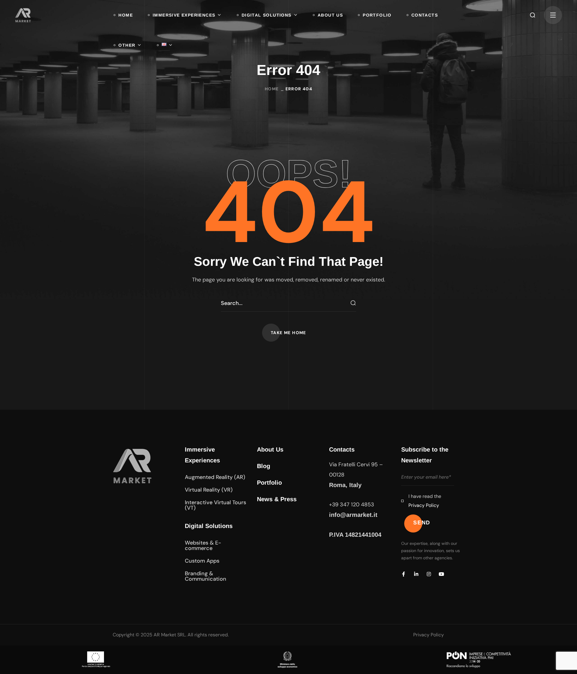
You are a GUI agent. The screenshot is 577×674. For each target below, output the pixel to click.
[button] (533, 15)
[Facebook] (403, 574)
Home (272, 89)
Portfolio (269, 482)
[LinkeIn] (416, 574)
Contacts (342, 449)
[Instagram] (429, 574)
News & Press (277, 499)
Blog (263, 466)
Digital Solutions (209, 526)
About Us (270, 449)
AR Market (165, 635)
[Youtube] (441, 574)
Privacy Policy (423, 505)
